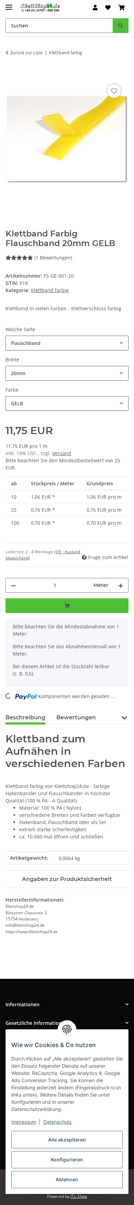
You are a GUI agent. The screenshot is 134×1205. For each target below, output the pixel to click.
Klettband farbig (50, 290)
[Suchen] (121, 25)
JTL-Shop (78, 1196)
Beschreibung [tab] (25, 717)
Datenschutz (57, 1122)
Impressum (23, 1122)
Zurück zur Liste (26, 52)
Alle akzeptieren (67, 1140)
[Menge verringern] (13, 585)
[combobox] (67, 343)
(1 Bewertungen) (53, 257)
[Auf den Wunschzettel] (114, 91)
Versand (61, 453)
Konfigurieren (67, 1159)
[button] (95, 7)
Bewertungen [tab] (76, 717)
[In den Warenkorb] (10, 74)
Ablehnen (67, 1179)
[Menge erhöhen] (120, 585)
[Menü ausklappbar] (8, 4)
